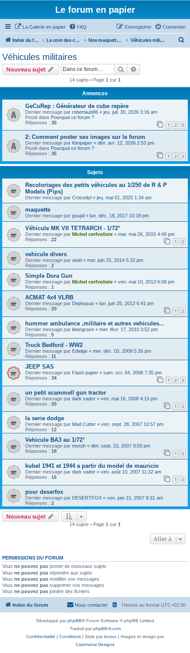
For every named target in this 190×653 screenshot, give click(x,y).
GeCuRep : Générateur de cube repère (77, 106)
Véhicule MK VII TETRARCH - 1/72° (72, 228)
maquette (37, 209)
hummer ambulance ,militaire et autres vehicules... (94, 323)
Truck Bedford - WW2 (54, 345)
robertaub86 (85, 112)
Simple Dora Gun (48, 275)
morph (79, 445)
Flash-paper (85, 372)
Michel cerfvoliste (92, 234)
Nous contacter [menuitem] (91, 605)
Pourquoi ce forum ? (72, 117)
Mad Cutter (84, 424)
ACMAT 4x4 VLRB (49, 297)
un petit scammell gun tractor (65, 392)
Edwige (79, 351)
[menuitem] (40, 27)
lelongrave (83, 329)
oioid (77, 260)
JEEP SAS (39, 366)
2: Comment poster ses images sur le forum (85, 137)
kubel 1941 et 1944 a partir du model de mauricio (92, 466)
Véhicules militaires (39, 57)
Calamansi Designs (95, 644)
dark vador (83, 398)
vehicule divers (46, 254)
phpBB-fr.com (107, 628)
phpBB (75, 620)
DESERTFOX (87, 497)
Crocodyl (81, 197)
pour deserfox (44, 492)
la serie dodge (44, 418)
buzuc (110, 636)
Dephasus (83, 303)
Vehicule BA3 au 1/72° (55, 440)
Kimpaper (82, 143)
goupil (78, 215)
